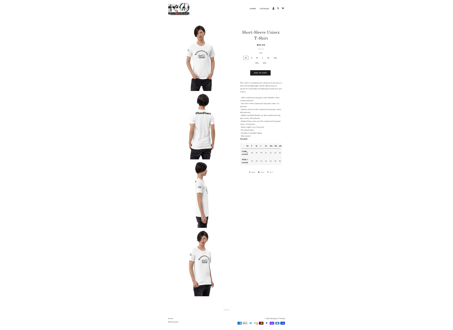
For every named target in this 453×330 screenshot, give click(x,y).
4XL (264, 63)
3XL (257, 63)
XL (268, 58)
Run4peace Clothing (277, 318)
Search (170, 318)
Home (253, 9)
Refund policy (173, 322)
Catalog (264, 9)
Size (261, 53)
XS (246, 58)
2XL (275, 58)
